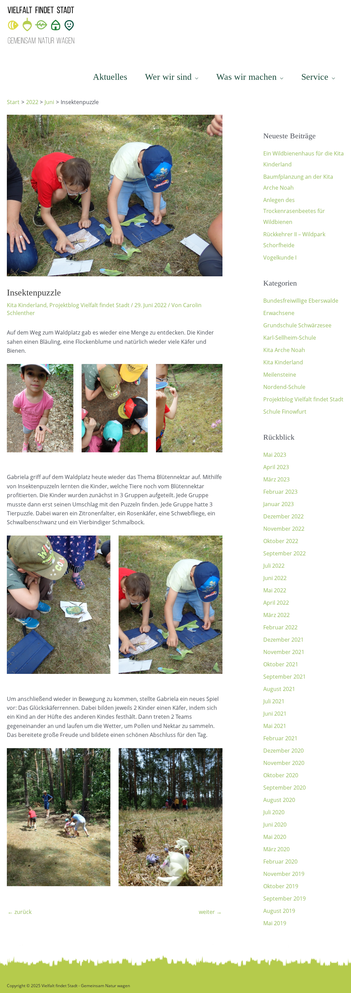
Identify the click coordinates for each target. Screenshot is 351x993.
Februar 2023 (280, 491)
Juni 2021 (275, 713)
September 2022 (284, 553)
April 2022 (276, 602)
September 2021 (284, 676)
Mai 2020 (274, 837)
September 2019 (284, 898)
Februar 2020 (280, 861)
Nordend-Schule (284, 387)
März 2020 (276, 849)
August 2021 (279, 689)
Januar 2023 (278, 504)
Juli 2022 (274, 565)
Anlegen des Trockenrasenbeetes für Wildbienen (294, 211)
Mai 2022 (274, 590)
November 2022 (283, 528)
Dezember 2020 (283, 750)
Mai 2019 (274, 923)
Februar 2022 (280, 627)
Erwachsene (278, 313)
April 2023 (276, 467)
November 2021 (283, 652)
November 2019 (283, 874)
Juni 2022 (275, 578)
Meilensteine (279, 374)
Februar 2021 (280, 738)
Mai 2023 (274, 454)
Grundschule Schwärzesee (297, 325)
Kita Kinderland (27, 305)
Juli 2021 (274, 701)
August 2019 (279, 911)
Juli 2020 (274, 812)
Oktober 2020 (280, 775)
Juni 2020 (275, 824)
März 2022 (276, 615)
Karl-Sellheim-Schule (289, 337)
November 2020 (283, 763)
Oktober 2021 (280, 664)
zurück (20, 912)
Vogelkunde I (279, 257)
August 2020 (279, 800)
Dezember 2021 (283, 639)
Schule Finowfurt (284, 411)
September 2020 (284, 787)
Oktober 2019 (280, 886)
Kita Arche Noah (284, 350)
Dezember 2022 (283, 516)
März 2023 (276, 479)
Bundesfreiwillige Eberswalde (300, 300)
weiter (210, 912)
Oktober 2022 (280, 541)
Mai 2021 (274, 726)
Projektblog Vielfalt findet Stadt (89, 305)
